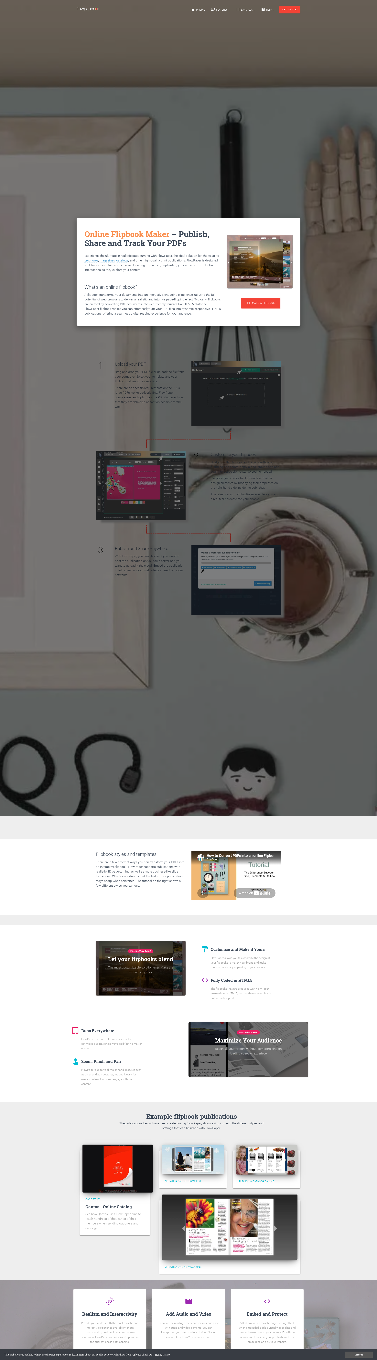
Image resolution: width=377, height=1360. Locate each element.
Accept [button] (359, 1354)
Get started (289, 9)
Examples (244, 10)
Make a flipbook (261, 303)
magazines (107, 260)
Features (219, 10)
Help (266, 10)
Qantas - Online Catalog (108, 1206)
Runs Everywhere (248, 1032)
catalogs (122, 260)
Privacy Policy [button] (162, 1354)
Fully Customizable (140, 951)
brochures (91, 260)
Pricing (198, 10)
